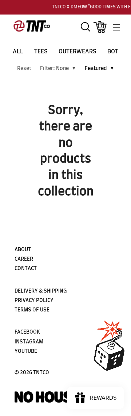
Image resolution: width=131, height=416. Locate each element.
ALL (18, 51)
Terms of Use (32, 310)
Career (24, 259)
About (23, 249)
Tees (41, 51)
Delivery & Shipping (41, 291)
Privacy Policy (34, 300)
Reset (24, 68)
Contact (26, 268)
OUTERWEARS (77, 51)
